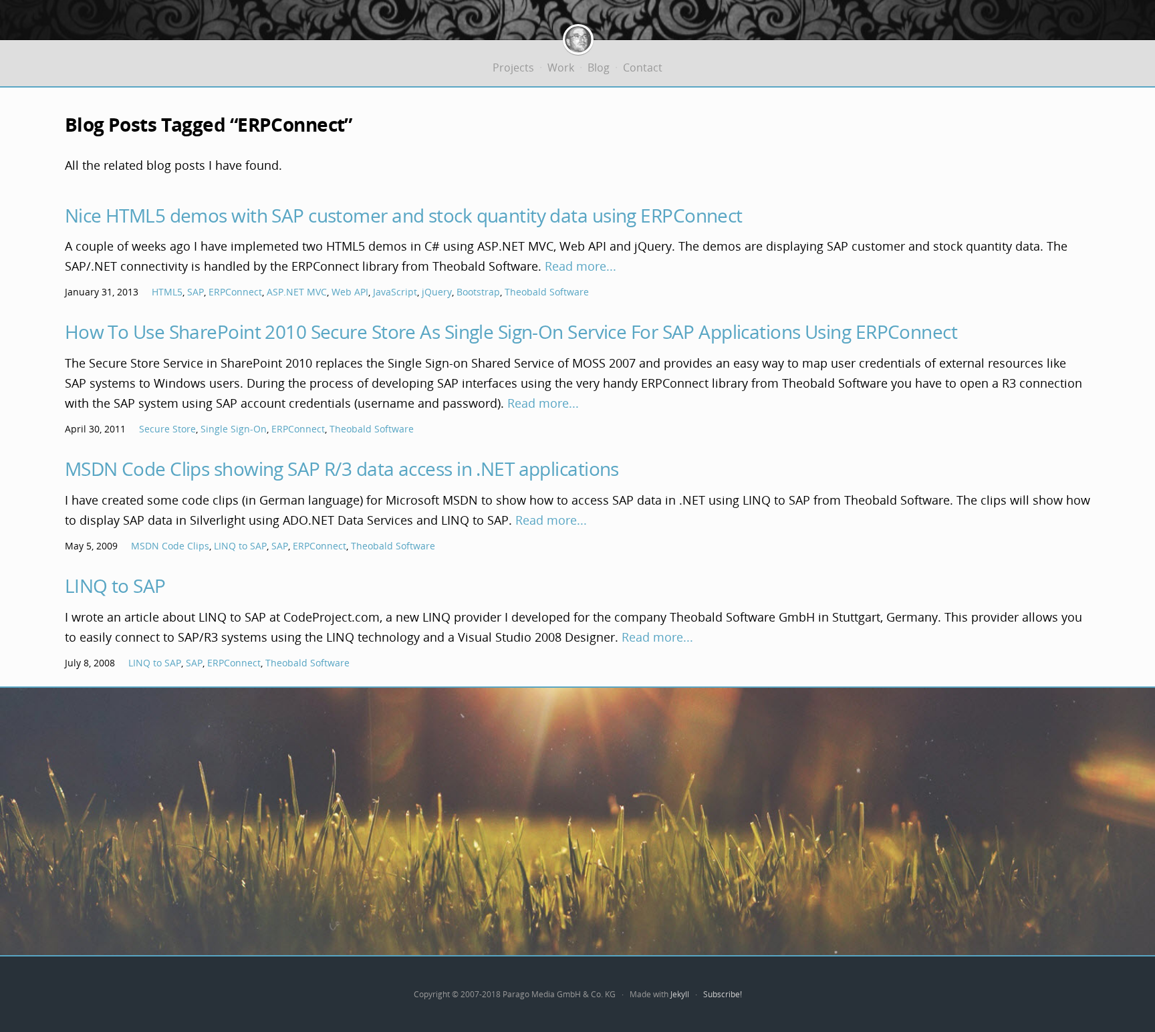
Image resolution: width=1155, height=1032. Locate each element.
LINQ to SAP (240, 545)
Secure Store (167, 428)
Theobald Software (547, 291)
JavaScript (395, 291)
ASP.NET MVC (297, 291)
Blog (599, 67)
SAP (195, 291)
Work (560, 67)
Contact (642, 67)
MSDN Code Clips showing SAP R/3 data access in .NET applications (342, 468)
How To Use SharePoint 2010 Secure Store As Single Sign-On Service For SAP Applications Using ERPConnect (511, 331)
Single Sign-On (234, 428)
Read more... (580, 266)
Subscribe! (722, 994)
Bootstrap (478, 291)
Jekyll (679, 994)
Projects (513, 67)
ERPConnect (235, 291)
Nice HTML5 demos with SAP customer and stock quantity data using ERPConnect (404, 215)
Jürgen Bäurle (578, 39)
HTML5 (167, 291)
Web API (350, 291)
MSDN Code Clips (170, 545)
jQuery (437, 291)
